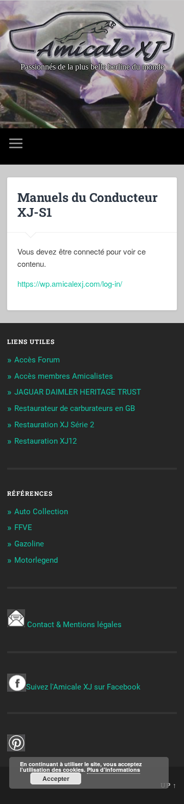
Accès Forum (37, 359)
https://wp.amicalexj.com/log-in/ (69, 283)
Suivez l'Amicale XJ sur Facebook (83, 687)
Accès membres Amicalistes (63, 376)
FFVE (23, 527)
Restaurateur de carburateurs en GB (74, 408)
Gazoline (29, 543)
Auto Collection (41, 511)
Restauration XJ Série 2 (54, 424)
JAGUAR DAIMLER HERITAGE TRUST (77, 392)
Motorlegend (36, 560)
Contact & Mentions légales (74, 624)
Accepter (56, 778)
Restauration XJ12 (45, 441)
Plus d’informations (113, 769)
